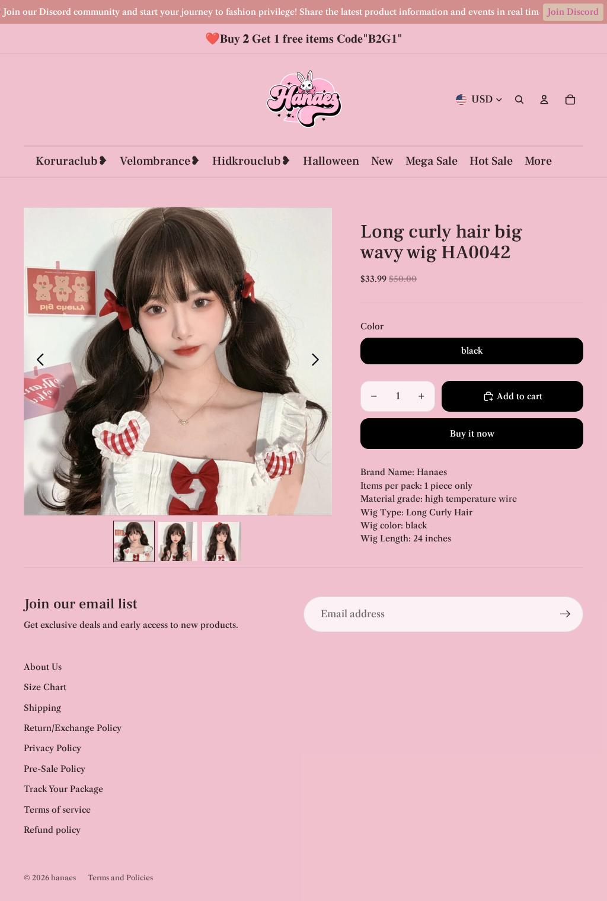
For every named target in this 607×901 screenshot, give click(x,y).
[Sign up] (565, 614)
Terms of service (57, 809)
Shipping (42, 708)
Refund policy (52, 830)
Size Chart (45, 687)
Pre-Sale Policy (54, 769)
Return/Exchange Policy (73, 728)
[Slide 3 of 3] (221, 541)
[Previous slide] (37, 361)
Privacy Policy (52, 748)
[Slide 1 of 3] (134, 541)
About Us (43, 667)
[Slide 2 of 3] (177, 541)
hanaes (63, 877)
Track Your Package (63, 789)
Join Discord (573, 12)
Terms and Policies (120, 877)
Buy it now (472, 433)
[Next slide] (318, 361)
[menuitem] (538, 161)
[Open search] (519, 99)
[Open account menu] (544, 99)
